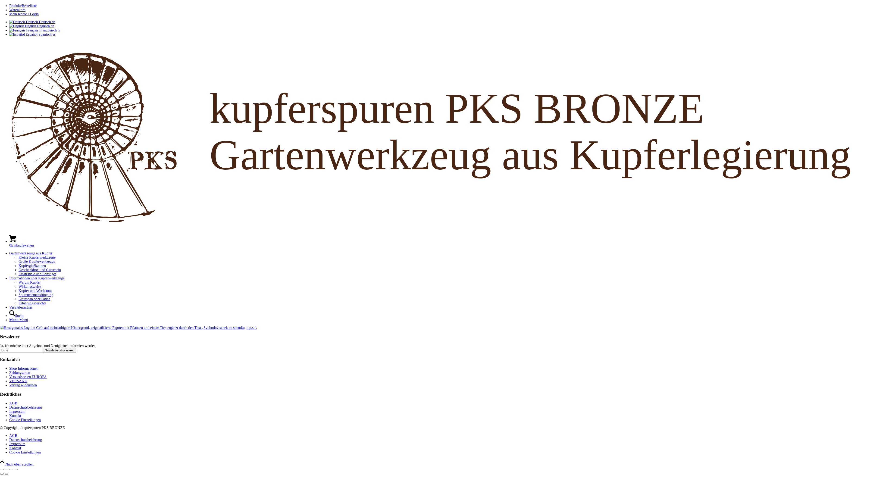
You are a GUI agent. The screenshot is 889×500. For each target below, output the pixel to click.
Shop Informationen (23, 368)
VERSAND (18, 381)
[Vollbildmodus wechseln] (6, 469)
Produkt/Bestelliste (23, 6)
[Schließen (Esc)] (16, 469)
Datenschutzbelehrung (25, 407)
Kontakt (15, 416)
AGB (13, 403)
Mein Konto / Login (24, 14)
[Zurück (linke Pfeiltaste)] (2, 474)
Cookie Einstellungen (25, 420)
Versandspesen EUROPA (28, 377)
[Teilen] (11, 469)
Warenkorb (17, 10)
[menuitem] (449, 6)
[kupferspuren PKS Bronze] (444, 229)
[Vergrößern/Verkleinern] (2, 469)
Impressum (17, 411)
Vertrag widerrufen (23, 385)
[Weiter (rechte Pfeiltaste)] (6, 474)
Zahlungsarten (19, 373)
